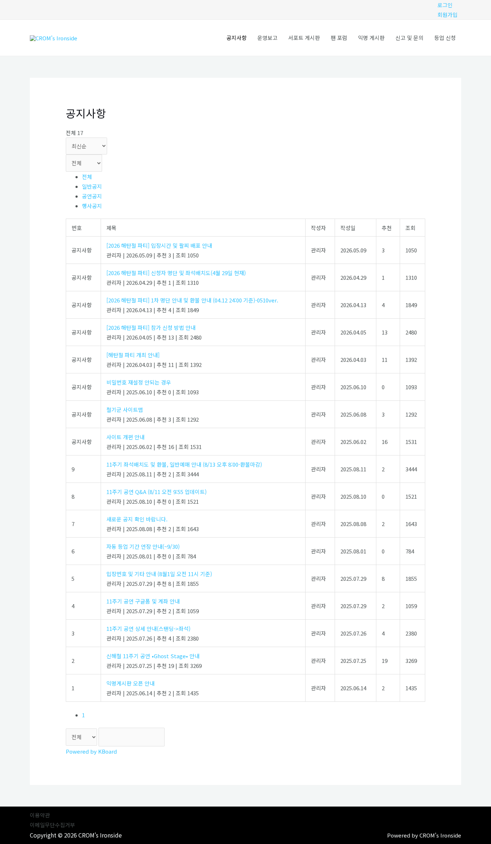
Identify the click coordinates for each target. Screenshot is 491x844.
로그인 (445, 5)
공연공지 (92, 196)
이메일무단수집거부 (52, 825)
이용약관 (40, 815)
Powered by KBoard (91, 751)
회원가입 (447, 14)
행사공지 (92, 206)
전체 (87, 176)
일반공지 (92, 186)
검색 (186, 737)
